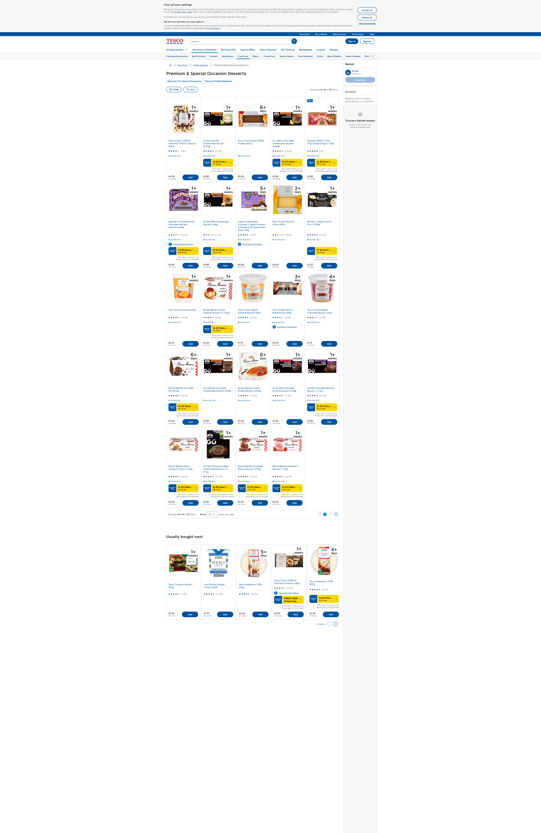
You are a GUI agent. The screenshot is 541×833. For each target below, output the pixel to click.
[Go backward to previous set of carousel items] (329, 624)
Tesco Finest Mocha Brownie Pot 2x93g (282, 311)
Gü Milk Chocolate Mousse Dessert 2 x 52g (320, 389)
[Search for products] (294, 41)
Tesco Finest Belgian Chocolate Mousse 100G (319, 311)
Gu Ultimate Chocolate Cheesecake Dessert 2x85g (217, 389)
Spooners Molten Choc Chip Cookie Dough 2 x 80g (320, 142)
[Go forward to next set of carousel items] (335, 624)
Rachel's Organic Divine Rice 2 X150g (319, 223)
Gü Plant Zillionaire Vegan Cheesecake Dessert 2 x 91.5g (216, 468)
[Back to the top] (272, 525)
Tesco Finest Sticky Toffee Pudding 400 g (251, 142)
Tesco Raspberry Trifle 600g (250, 586)
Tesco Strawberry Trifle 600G (321, 583)
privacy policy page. (183, 11)
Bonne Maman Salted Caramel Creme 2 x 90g (180, 467)
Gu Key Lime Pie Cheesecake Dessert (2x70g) (213, 143)
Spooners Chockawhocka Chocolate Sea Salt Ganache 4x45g (181, 224)
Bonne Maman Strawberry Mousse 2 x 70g (285, 467)
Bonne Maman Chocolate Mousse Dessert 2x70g (250, 467)
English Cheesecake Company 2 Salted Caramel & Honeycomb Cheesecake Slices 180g (251, 226)
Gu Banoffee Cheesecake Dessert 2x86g (216, 223)
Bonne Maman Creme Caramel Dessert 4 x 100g (216, 311)
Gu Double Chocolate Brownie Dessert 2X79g (284, 389)
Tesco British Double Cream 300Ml (214, 586)
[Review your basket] (348, 72)
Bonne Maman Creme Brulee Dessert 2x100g (249, 389)
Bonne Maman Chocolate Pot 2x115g (181, 389)
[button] (304, 34)
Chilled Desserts (200, 65)
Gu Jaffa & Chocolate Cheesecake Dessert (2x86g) (283, 143)
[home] (170, 65)
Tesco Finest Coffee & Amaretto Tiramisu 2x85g (287, 582)
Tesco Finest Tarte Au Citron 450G (283, 223)
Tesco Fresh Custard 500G (182, 309)
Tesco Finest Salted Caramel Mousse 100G (249, 311)
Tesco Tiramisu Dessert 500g (180, 586)
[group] (183, 581)
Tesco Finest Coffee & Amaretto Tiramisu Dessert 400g (182, 143)
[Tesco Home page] (174, 41)
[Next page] (336, 514)
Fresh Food (183, 65)
